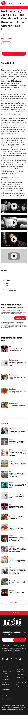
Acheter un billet (13, 54)
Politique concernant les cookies (5, 689)
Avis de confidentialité (5, 683)
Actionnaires (5, 676)
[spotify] (20, 659)
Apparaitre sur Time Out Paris (20, 670)
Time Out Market (20, 677)
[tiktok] (7, 659)
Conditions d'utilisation (5, 695)
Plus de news (14, 602)
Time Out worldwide (19, 686)
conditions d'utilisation (6, 324)
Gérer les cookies (6, 699)
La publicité (19, 674)
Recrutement (5, 679)
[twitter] (16, 659)
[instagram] (3, 659)
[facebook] (11, 659)
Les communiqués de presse (6, 672)
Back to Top (15, 612)
